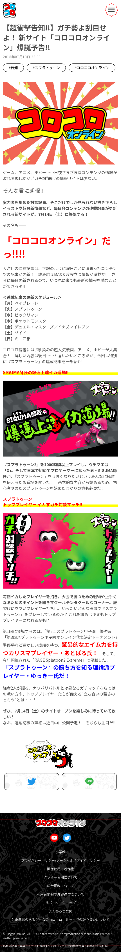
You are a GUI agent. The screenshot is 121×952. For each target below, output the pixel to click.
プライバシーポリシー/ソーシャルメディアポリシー (60, 860)
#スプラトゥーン (46, 67)
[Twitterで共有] (31, 781)
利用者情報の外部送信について (60, 894)
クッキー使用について (60, 877)
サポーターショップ (60, 902)
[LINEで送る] (89, 781)
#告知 (13, 67)
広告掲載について (60, 885)
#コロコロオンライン (92, 67)
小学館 (60, 851)
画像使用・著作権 (60, 868)
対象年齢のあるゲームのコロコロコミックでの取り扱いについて (60, 919)
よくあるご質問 (60, 911)
